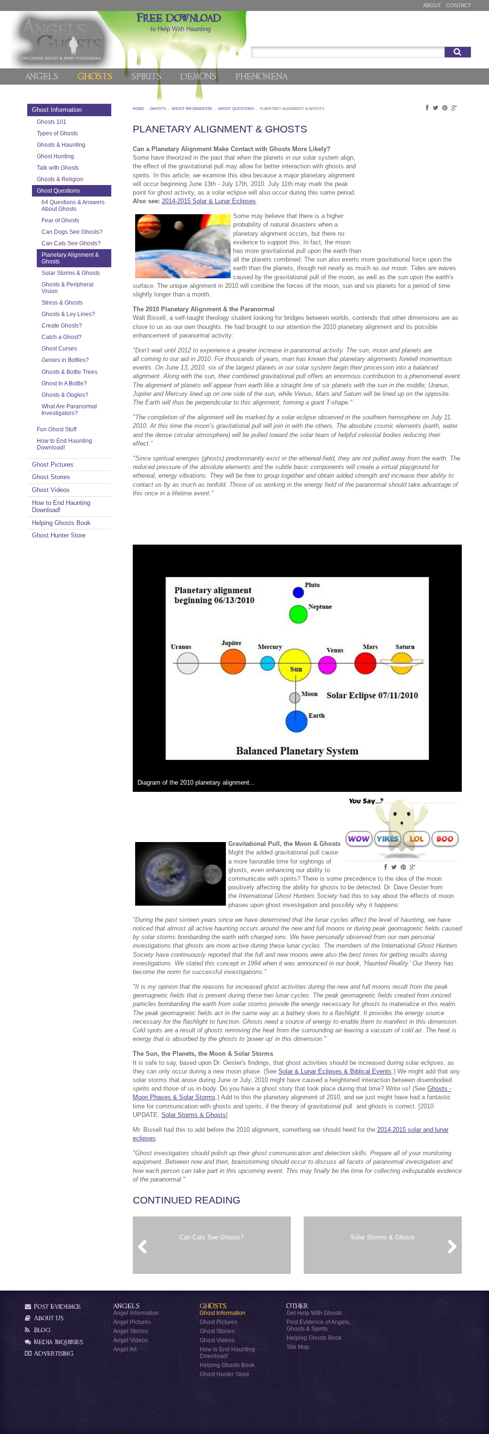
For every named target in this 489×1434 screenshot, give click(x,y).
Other (297, 1306)
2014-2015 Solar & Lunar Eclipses (209, 201)
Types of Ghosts (57, 133)
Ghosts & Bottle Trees (69, 372)
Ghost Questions (58, 190)
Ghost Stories (51, 477)
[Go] (458, 52)
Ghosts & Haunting (61, 145)
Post (429, 35)
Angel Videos (130, 1340)
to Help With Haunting (180, 22)
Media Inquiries (57, 1342)
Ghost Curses (59, 348)
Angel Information (136, 1313)
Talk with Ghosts (58, 167)
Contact (458, 5)
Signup (457, 35)
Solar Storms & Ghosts (71, 273)
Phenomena (261, 76)
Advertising (53, 1353)
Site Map (298, 1347)
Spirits (146, 76)
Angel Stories (130, 1331)
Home (138, 109)
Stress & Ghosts (62, 302)
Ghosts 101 (51, 122)
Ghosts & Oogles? (65, 395)
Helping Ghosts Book (61, 522)
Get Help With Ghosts (314, 1313)
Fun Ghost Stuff (56, 429)
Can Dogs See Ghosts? (72, 232)
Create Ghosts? (62, 325)
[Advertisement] (414, 197)
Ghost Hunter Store (58, 535)
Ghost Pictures (53, 464)
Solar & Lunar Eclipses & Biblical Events (335, 1071)
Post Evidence (56, 1306)
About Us (48, 1318)
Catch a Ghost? (62, 337)
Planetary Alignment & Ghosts (70, 258)
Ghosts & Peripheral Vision (68, 287)
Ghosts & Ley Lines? (68, 314)
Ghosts (94, 76)
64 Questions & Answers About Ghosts (73, 205)
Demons (198, 76)
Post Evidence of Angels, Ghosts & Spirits (319, 1325)
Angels (41, 76)
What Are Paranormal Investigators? (69, 409)
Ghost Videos (51, 489)
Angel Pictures (132, 1322)
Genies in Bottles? (65, 360)
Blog (41, 1330)
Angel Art (125, 1349)
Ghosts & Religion (60, 179)
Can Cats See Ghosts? (71, 243)
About (432, 5)
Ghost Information (57, 109)
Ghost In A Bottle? (64, 383)
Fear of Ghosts (60, 220)
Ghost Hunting (55, 156)
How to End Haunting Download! (64, 444)
